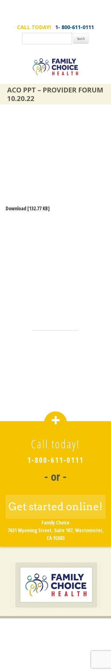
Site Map (55, 653)
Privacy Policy (56, 644)
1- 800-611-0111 (74, 27)
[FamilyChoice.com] (55, 71)
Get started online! (56, 506)
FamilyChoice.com (56, 16)
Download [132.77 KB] (28, 208)
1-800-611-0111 (55, 460)
